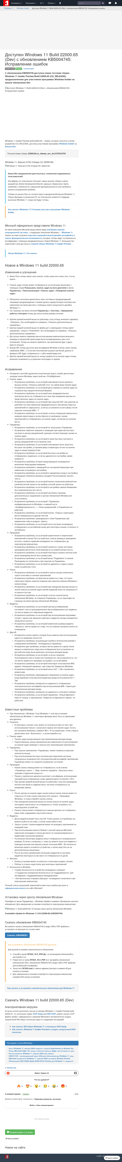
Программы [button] (30, 3)
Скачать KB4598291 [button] (17, 935)
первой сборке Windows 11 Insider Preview (51, 243)
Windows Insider (23, 8)
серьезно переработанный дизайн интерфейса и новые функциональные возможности (40, 236)
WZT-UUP (51, 1013)
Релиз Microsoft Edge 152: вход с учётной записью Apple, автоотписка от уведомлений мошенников (51, 1051)
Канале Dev (10, 146)
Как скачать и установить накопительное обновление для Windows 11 (40, 988)
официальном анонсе (15, 888)
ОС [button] (41, 3)
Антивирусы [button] (16, 3)
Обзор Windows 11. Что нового (22, 253)
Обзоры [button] (51, 3)
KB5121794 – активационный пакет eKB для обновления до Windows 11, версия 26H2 (45, 1056)
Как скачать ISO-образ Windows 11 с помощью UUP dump (39, 1026)
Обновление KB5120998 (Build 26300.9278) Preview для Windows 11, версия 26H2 (42, 1061)
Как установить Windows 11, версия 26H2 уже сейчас (31, 1053)
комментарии (28, 68)
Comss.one (11, 1067)
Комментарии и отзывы (21, 1132)
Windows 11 (9, 8)
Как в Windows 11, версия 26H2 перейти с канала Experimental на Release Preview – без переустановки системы (56, 1048)
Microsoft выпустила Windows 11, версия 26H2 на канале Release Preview (39, 1058)
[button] (60, 3)
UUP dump (38, 1013)
